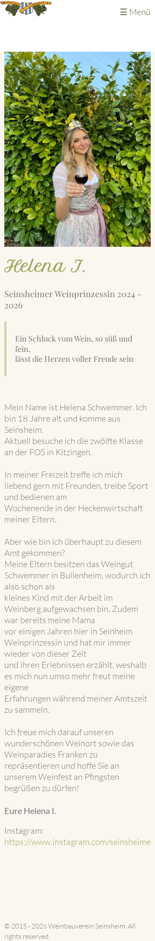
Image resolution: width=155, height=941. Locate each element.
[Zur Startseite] (26, 13)
